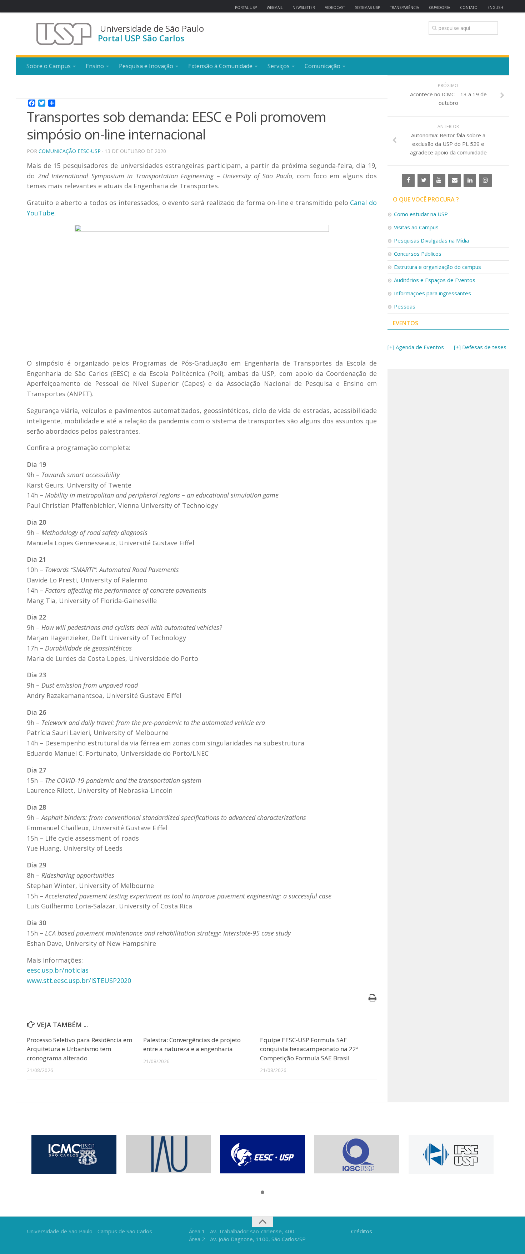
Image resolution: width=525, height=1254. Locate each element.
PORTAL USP (246, 7)
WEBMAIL (274, 7)
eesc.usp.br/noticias (58, 970)
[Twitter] (424, 180)
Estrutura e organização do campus (437, 266)
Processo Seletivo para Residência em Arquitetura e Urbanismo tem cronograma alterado (79, 1049)
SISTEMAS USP (367, 7)
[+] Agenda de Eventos (416, 347)
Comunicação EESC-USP (70, 151)
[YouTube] (439, 180)
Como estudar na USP (421, 214)
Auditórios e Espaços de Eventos (434, 280)
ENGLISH (495, 7)
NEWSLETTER (303, 7)
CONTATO (469, 7)
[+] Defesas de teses (480, 347)
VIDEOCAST (335, 7)
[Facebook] (408, 180)
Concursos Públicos (417, 253)
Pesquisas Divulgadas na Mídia (431, 240)
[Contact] (454, 180)
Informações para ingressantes (432, 293)
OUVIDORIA (439, 7)
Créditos (361, 1231)
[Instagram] (485, 180)
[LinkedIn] (470, 180)
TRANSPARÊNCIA (404, 7)
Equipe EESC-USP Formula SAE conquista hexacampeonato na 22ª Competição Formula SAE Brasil (309, 1049)
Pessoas (404, 306)
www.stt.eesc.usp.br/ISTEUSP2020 (79, 980)
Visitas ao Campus (416, 227)
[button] (262, 1193)
